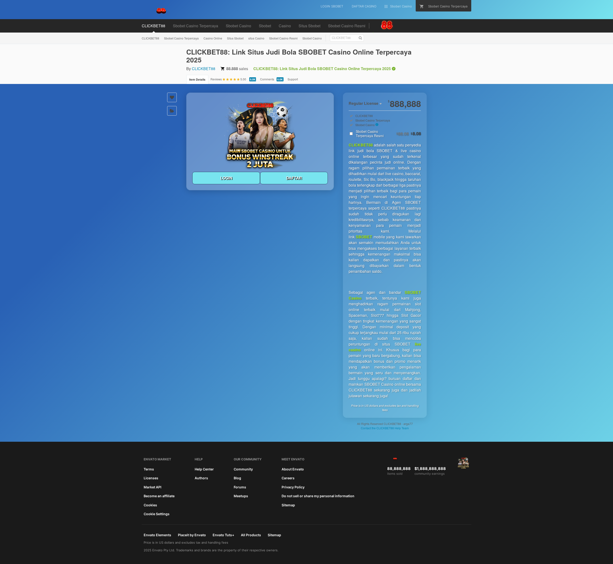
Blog (237, 478)
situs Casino (256, 38)
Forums (240, 487)
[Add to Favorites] (172, 97)
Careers (288, 478)
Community (243, 469)
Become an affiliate (159, 496)
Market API (152, 487)
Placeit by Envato (192, 535)
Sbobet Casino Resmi (283, 38)
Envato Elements (157, 535)
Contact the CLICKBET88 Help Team (385, 428)
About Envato (293, 469)
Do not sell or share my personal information (318, 496)
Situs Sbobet (235, 38)
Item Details (197, 79)
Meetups (241, 496)
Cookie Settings (157, 514)
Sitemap (288, 505)
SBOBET (364, 237)
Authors (201, 478)
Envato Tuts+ (223, 535)
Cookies (150, 505)
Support (293, 79)
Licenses (151, 478)
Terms (149, 469)
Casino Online (213, 38)
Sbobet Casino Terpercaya (181, 38)
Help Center (204, 469)
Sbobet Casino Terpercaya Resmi (388, 133)
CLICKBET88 (150, 38)
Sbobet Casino (312, 38)
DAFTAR (294, 178)
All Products (251, 535)
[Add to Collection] (172, 111)
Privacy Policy (293, 487)
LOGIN (226, 178)
